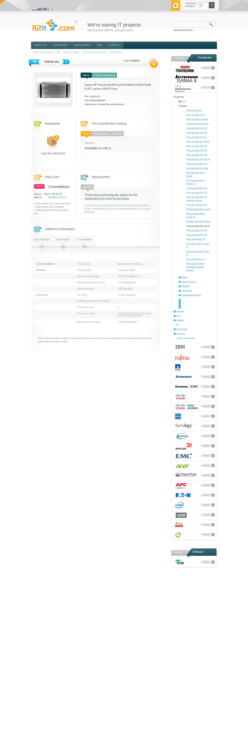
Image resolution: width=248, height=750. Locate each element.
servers (180, 97)
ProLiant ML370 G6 (196, 235)
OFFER (179, 58)
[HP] (183, 89)
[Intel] (179, 505)
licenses (180, 333)
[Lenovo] (184, 376)
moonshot (186, 290)
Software (198, 551)
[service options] (178, 535)
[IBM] (180, 347)
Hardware (205, 57)
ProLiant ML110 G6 (196, 133)
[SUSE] (180, 562)
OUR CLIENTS (82, 45)
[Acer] (182, 467)
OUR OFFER (60, 45)
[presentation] (86, 75)
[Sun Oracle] (179, 525)
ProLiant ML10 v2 (195, 115)
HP (58, 52)
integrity (185, 286)
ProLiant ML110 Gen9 (197, 141)
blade (184, 277)
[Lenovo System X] (186, 79)
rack (183, 101)
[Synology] (184, 426)
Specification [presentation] (42, 239)
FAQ (99, 45)
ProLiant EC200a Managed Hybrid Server (195, 267)
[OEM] (181, 515)
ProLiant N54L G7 (195, 259)
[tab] (86, 75)
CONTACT (114, 45)
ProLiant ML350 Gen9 (198, 226)
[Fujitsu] (182, 358)
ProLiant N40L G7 (195, 239)
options (180, 320)
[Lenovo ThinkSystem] (185, 69)
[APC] (181, 486)
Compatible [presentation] (84, 239)
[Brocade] (183, 447)
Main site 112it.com (44, 52)
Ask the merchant (53, 152)
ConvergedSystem (191, 295)
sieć (178, 316)
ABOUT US (40, 45)
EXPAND (206, 68)
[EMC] (183, 456)
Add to (132, 60)
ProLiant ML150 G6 (196, 155)
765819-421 (115, 52)
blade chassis (188, 282)
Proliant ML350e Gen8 (198, 209)
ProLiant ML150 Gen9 (198, 159)
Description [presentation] (63, 239)
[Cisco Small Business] (186, 407)
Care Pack (181, 329)
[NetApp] (177, 368)
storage (180, 311)
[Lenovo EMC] (186, 387)
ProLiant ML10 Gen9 (197, 119)
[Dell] (178, 417)
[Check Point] (186, 475)
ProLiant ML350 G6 (196, 205)
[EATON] (183, 495)
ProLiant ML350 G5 (196, 193)
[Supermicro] (182, 436)
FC (177, 325)
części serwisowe (185, 338)
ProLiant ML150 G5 (196, 150)
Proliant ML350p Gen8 (198, 221)
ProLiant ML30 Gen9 (197, 124)
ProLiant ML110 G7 (196, 137)
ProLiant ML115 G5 (196, 146)
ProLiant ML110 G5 (196, 128)
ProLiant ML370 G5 (196, 230)
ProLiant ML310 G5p (197, 168)
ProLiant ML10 (194, 110)
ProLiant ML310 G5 (196, 164)
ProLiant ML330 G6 (196, 188)
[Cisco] (180, 397)
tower (184, 106)
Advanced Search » (184, 30)
